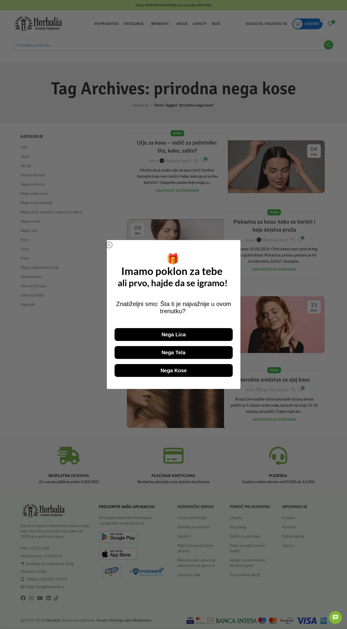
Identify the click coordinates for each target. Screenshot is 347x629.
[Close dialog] (109, 245)
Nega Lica (174, 334)
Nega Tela (173, 352)
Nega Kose (174, 370)
